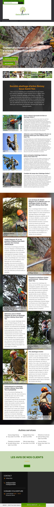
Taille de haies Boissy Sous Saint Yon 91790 (29, 442)
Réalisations (9, 63)
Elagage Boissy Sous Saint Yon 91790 (28, 435)
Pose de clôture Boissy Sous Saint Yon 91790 (44, 443)
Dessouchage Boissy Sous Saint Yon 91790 (14, 435)
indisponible (4, 21)
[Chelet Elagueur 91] (22, 11)
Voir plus (27, 466)
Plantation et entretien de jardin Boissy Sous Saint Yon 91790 (14, 443)
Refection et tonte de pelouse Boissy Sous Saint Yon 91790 (43, 436)
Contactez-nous (10, 59)
